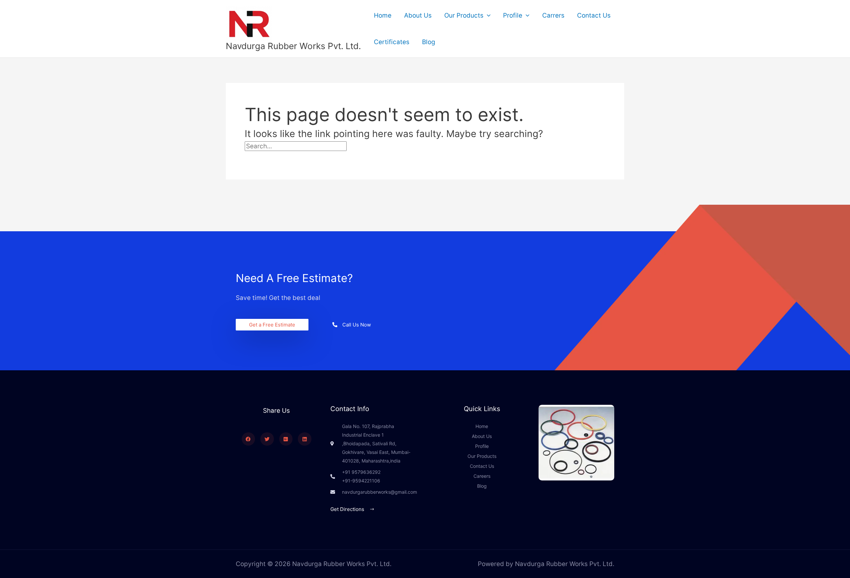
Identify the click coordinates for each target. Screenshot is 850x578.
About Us (418, 15)
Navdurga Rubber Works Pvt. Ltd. (293, 46)
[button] (486, 15)
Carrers (553, 15)
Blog (428, 42)
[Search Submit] (361, 146)
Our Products (463, 15)
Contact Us (594, 15)
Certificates (391, 42)
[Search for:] (311, 146)
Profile (512, 15)
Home (382, 15)
